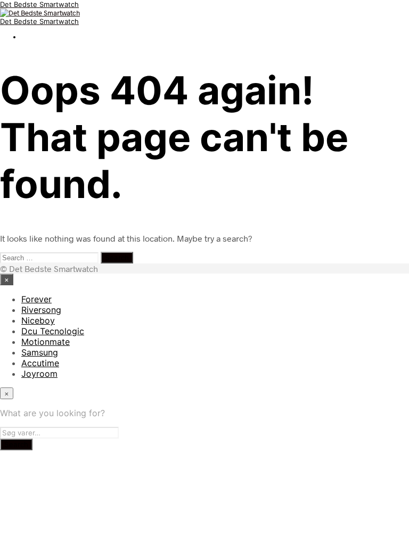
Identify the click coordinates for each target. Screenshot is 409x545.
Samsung (39, 352)
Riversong (41, 309)
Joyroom (39, 373)
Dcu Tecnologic (52, 331)
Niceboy (38, 320)
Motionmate (45, 341)
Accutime (40, 363)
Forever (36, 299)
